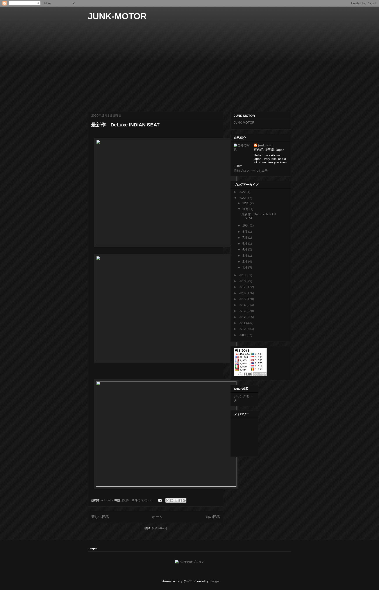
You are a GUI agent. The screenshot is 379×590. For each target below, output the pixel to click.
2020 (243, 198)
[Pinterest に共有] (184, 500)
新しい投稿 (100, 517)
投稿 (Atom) (159, 528)
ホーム (157, 517)
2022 (243, 192)
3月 (245, 255)
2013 (243, 311)
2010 (243, 329)
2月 (245, 261)
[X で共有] (176, 500)
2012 (243, 317)
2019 (243, 275)
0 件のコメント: (143, 500)
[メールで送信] (167, 500)
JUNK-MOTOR (117, 16)
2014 (243, 305)
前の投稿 (213, 517)
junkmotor (266, 145)
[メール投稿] (159, 500)
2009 (243, 335)
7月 (245, 237)
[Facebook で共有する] (180, 500)
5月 (245, 243)
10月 (246, 225)
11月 (245, 209)
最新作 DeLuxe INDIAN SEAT (125, 125)
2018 (243, 281)
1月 (245, 267)
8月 (245, 231)
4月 (245, 249)
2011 (242, 323)
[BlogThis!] (172, 500)
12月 (246, 203)
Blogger (214, 581)
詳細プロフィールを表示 (251, 171)
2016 (243, 293)
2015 (243, 299)
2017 (243, 287)
